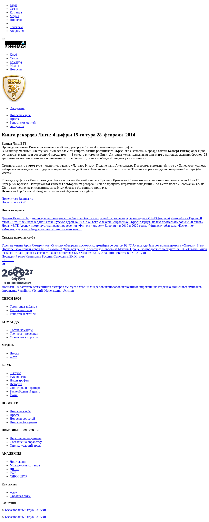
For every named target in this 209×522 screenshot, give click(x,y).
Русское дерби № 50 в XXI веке (76, 222)
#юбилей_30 (10, 287)
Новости (16, 19)
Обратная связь (20, 496)
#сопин (84, 287)
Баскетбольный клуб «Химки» (26, 510)
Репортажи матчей (23, 122)
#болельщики (53, 290)
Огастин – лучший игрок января (105, 218)
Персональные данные (25, 438)
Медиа (14, 16)
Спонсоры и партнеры (25, 387)
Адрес (14, 492)
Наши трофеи (19, 380)
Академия (17, 30)
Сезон (14, 8)
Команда (16, 12)
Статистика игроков (24, 337)
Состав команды (21, 330)
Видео (14, 353)
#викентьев (180, 287)
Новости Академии (23, 422)
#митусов (71, 287)
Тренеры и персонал (24, 333)
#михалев (195, 287)
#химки (68, 290)
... (80, 229)
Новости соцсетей (22, 418)
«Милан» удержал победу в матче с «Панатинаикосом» (40, 229)
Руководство (18, 376)
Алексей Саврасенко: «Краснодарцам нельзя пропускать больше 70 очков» (151, 222)
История (16, 384)
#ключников (130, 287)
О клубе (15, 373)
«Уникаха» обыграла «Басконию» (171, 225)
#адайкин (24, 290)
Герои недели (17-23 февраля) (149, 218)
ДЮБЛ (14, 469)
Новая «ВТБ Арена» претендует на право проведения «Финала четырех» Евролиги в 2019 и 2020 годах (74, 225)
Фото (13, 357)
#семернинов (42, 287)
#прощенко (9, 290)
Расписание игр (21, 310)
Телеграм (16, 27)
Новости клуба (20, 115)
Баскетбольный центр (25, 391)
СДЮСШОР (18, 476)
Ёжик (14, 395)
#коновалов (112, 287)
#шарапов (97, 287)
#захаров (58, 287)
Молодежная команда (25, 465)
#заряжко (164, 287)
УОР (13, 472)
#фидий (37, 290)
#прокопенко (148, 287)
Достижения (18, 461)
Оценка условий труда (25, 445)
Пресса (15, 118)
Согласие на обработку (26, 442)
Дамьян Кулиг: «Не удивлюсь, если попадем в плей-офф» (42, 218)
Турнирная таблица (23, 306)
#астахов (26, 287)
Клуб (13, 5)
